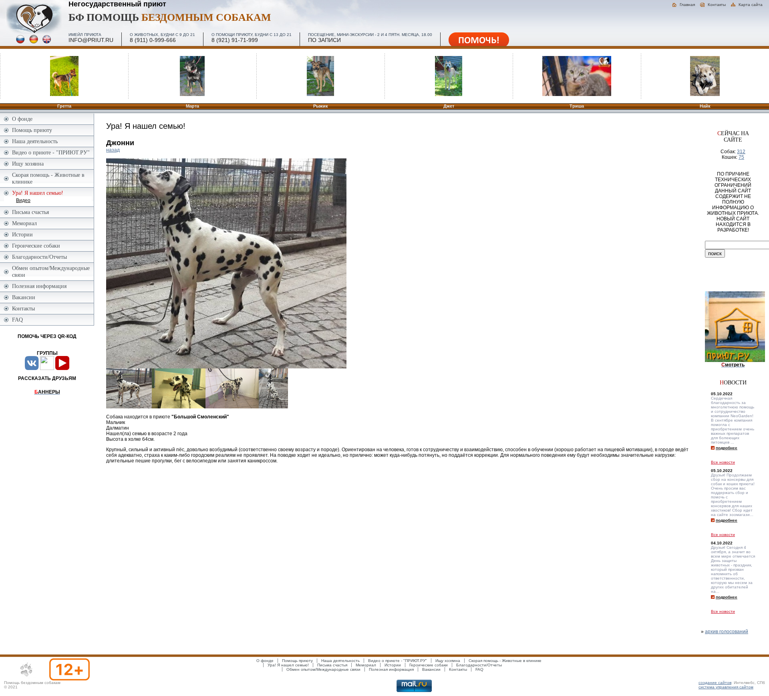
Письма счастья (30, 212)
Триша (577, 106)
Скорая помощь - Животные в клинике (48, 178)
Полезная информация (39, 286)
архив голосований (726, 631)
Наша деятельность (35, 141)
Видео (23, 200)
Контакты (717, 4)
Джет (448, 106)
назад (113, 150)
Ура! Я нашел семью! (288, 665)
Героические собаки (36, 245)
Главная (687, 4)
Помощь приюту (32, 130)
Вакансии (23, 297)
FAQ (17, 319)
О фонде (22, 119)
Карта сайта (751, 4)
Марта (192, 106)
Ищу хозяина (28, 163)
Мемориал (24, 223)
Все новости (723, 462)
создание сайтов (715, 682)
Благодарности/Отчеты (39, 257)
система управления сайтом (726, 687)
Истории (22, 234)
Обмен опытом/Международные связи (51, 271)
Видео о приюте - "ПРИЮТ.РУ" (51, 152)
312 (741, 151)
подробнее (726, 448)
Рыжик (320, 106)
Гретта (64, 106)
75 (741, 157)
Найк (705, 106)
